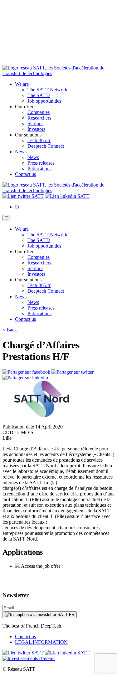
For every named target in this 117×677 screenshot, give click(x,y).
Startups (35, 123)
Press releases (40, 163)
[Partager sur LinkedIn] (25, 377)
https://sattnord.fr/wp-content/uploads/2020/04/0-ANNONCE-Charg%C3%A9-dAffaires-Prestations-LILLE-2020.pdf (61, 574)
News (21, 151)
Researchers (39, 118)
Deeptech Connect (45, 146)
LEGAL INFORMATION (41, 642)
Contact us (25, 174)
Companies (38, 112)
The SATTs (38, 95)
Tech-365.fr (39, 140)
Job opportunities (44, 101)
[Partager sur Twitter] (72, 372)
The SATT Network (47, 89)
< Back (9, 329)
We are (22, 84)
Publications (39, 168)
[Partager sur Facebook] (26, 372)
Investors (36, 129)
